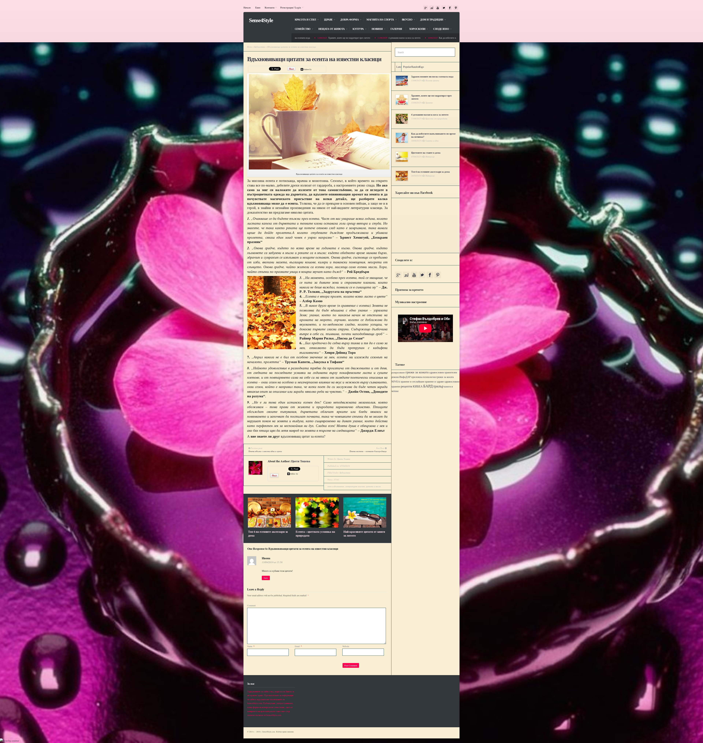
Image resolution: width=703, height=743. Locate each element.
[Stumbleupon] (432, 8)
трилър (438, 386)
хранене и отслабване (412, 381)
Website (345, 646)
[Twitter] (444, 8)
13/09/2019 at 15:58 (272, 562)
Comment (251, 605)
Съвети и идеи (432, 140)
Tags (421, 66)
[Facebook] (450, 8)
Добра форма (348, 19)
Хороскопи (415, 29)
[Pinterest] (456, 8)
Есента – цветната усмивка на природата (315, 533)
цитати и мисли (373, 486)
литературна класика (355, 486)
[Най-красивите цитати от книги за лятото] (364, 526)
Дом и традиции (429, 19)
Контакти (268, 7)
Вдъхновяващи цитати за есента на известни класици (314, 59)
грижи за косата (445, 377)
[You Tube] (438, 8)
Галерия (396, 29)
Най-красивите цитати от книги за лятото (364, 533)
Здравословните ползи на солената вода (432, 76)
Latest (399, 66)
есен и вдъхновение (336, 486)
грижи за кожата (417, 372)
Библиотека (259, 46)
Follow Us (307, 69)
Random (415, 66)
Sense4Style (261, 20)
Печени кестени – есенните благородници (368, 451)
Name (250, 646)
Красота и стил (303, 19)
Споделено (439, 29)
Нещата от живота (330, 29)
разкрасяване (398, 372)
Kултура (356, 29)
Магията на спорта (378, 19)
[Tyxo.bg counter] (9, 740)
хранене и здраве (434, 381)
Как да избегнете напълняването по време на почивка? (414, 37)
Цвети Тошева (300, 461)
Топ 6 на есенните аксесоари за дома (268, 533)
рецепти (406, 386)
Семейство (300, 29)
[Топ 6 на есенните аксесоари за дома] (269, 526)
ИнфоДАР (405, 377)
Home (249, 46)
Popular (407, 66)
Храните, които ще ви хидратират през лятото (300, 37)
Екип (257, 7)
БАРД (428, 386)
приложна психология (423, 377)
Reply (266, 578)
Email (298, 646)
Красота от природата (436, 118)
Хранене (429, 102)
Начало (247, 7)
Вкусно (405, 19)
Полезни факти (432, 80)
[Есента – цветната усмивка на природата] (317, 526)
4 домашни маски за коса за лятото (355, 37)
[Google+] (426, 8)
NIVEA (395, 381)
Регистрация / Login (289, 7)
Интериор (430, 156)
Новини (375, 29)
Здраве (326, 19)
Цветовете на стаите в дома (425, 152)
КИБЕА (418, 386)
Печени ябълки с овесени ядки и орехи (265, 451)
